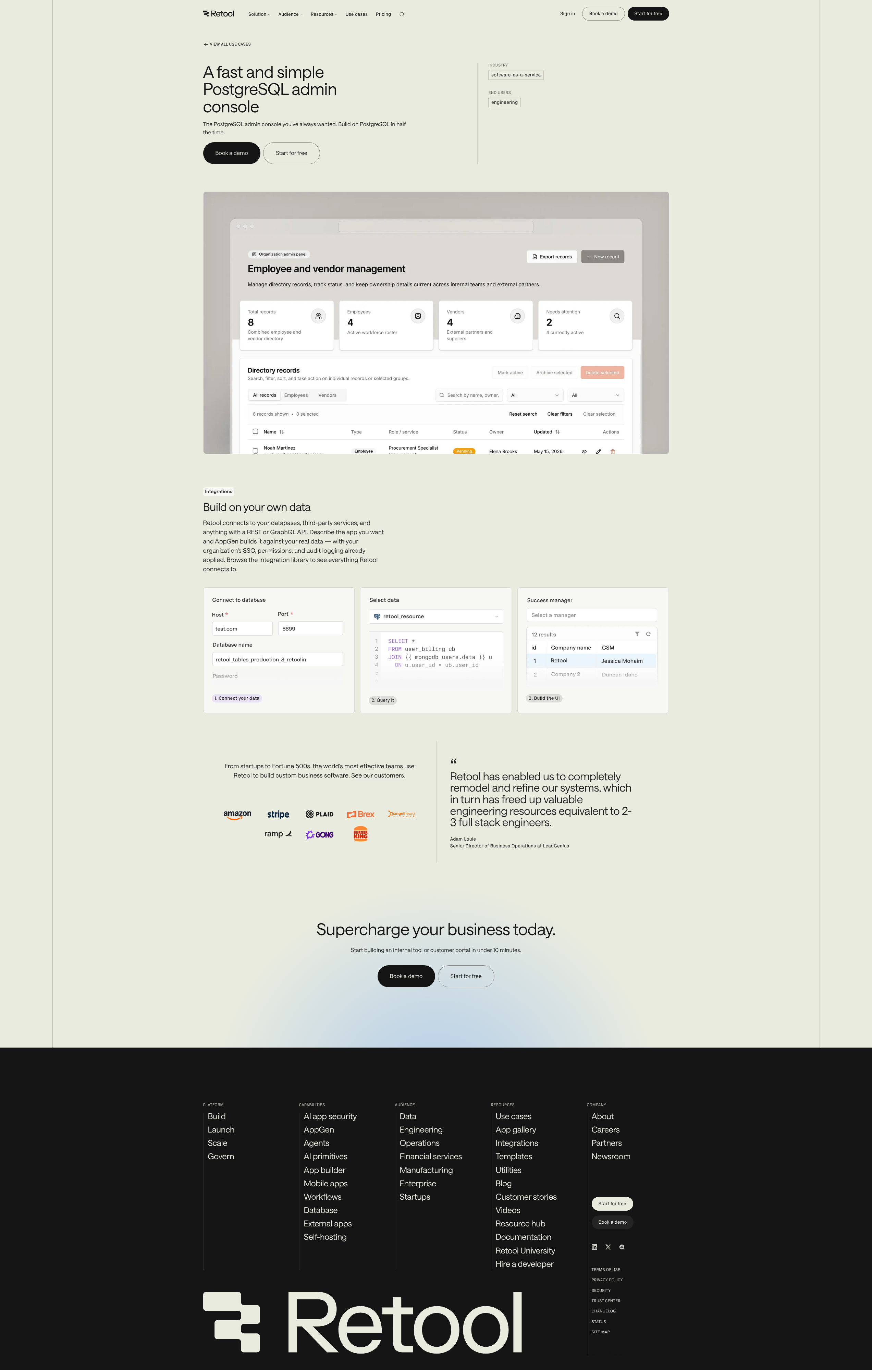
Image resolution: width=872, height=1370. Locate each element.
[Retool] (218, 14)
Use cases (356, 14)
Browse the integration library (268, 559)
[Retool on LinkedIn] (594, 1247)
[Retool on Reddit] (622, 1247)
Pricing (383, 14)
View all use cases (230, 44)
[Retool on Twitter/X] (608, 1247)
